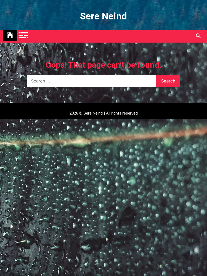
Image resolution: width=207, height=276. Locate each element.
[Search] (198, 36)
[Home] (10, 35)
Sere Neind (103, 16)
